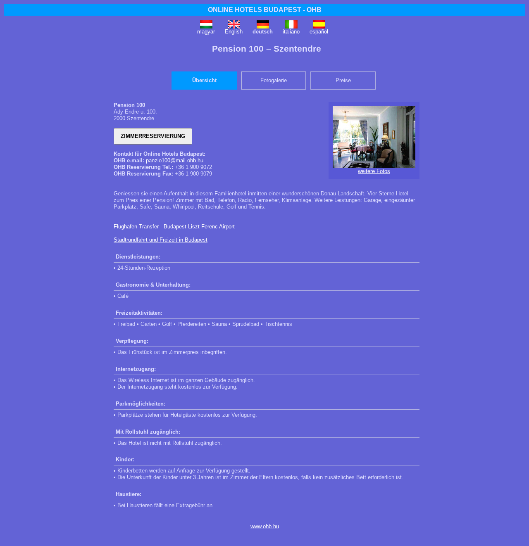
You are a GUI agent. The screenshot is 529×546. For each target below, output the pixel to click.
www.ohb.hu (264, 526)
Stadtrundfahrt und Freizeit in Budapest (160, 240)
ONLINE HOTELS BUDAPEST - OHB (265, 9)
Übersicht (204, 80)
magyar (206, 31)
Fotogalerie (273, 80)
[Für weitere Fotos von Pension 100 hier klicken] (374, 166)
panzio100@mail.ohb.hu (174, 160)
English (234, 31)
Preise (343, 80)
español (319, 31)
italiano (291, 31)
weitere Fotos (374, 171)
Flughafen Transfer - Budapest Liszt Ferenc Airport (174, 226)
